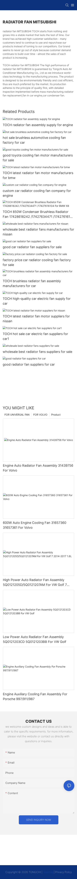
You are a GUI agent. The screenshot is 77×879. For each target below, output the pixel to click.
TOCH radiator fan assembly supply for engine (38, 125)
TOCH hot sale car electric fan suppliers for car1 (35, 336)
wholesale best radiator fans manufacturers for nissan (38, 231)
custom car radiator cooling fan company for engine (37, 193)
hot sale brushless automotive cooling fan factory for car (34, 140)
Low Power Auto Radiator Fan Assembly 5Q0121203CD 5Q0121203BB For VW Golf (34, 639)
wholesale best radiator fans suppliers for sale (37, 352)
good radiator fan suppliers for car (29, 364)
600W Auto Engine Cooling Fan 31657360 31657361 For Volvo (34, 525)
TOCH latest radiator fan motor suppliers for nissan (36, 318)
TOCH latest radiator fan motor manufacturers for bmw (38, 175)
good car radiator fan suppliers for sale (32, 247)
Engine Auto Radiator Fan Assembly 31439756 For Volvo (38, 468)
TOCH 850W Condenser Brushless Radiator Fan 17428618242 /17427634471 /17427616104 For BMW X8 (38, 214)
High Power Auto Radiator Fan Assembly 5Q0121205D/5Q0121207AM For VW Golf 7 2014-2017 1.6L (35, 582)
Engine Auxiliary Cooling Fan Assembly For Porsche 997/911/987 (35, 696)
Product (56, 414)
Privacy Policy (63, 872)
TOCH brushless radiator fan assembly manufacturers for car (32, 283)
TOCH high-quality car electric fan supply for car (37, 301)
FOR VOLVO (40, 414)
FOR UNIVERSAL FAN (17, 414)
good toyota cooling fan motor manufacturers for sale (38, 157)
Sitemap (48, 872)
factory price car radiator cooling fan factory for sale (37, 262)
